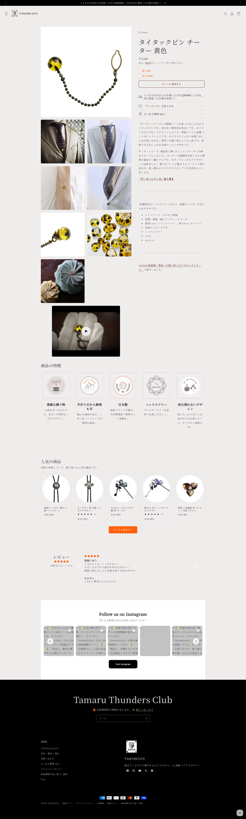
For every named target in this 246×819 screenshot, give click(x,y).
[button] (6, 13)
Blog (43, 779)
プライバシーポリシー (52, 768)
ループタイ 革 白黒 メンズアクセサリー (89, 509)
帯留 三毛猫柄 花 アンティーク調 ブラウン (190, 509)
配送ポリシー (112, 803)
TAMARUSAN (53, 803)
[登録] (146, 718)
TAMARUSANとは (50, 748)
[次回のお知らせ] (240, 3)
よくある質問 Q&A (50, 763)
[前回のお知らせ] (6, 3)
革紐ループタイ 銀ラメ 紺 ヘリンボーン (55, 509)
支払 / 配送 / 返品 (50, 753)
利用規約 (100, 803)
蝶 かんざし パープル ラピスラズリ (156, 509)
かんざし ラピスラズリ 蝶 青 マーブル (122, 509)
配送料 (148, 62)
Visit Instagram (123, 664)
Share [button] (144, 32)
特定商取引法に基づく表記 (54, 774)
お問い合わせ (47, 758)
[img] (61, 561)
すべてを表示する (123, 529)
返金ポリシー (67, 803)
